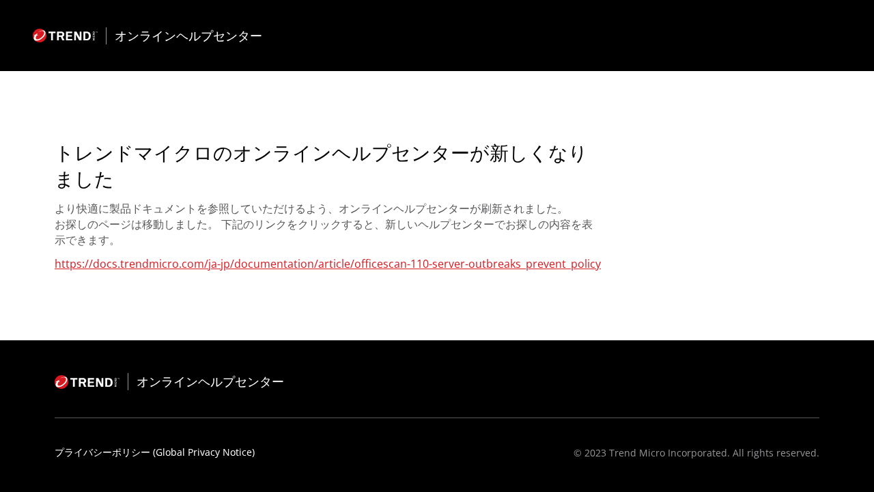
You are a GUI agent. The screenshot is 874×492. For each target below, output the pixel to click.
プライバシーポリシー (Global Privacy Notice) (155, 452)
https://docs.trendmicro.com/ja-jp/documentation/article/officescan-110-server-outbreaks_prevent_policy (328, 263)
